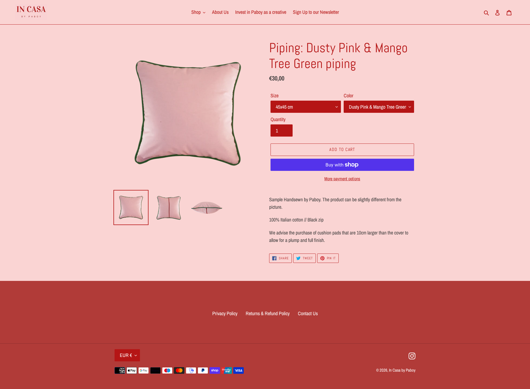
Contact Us (308, 313)
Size (275, 95)
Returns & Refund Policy (268, 313)
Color (348, 95)
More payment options (342, 179)
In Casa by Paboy (402, 370)
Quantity (278, 119)
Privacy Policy (224, 313)
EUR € (126, 355)
